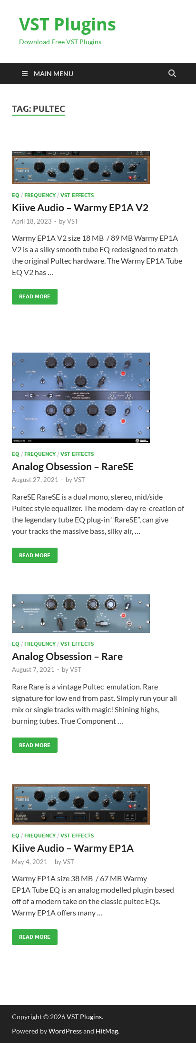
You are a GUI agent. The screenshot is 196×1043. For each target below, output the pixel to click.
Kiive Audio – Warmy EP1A (73, 848)
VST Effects (77, 195)
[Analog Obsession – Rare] (98, 613)
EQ (16, 195)
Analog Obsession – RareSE (73, 466)
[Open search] (172, 74)
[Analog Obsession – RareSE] (98, 398)
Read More (31, 294)
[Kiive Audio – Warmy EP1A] (98, 804)
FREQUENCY (40, 195)
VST (72, 221)
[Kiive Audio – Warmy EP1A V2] (98, 168)
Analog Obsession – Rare (67, 656)
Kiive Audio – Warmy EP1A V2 (80, 207)
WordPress (65, 1031)
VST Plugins (67, 24)
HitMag (107, 1031)
